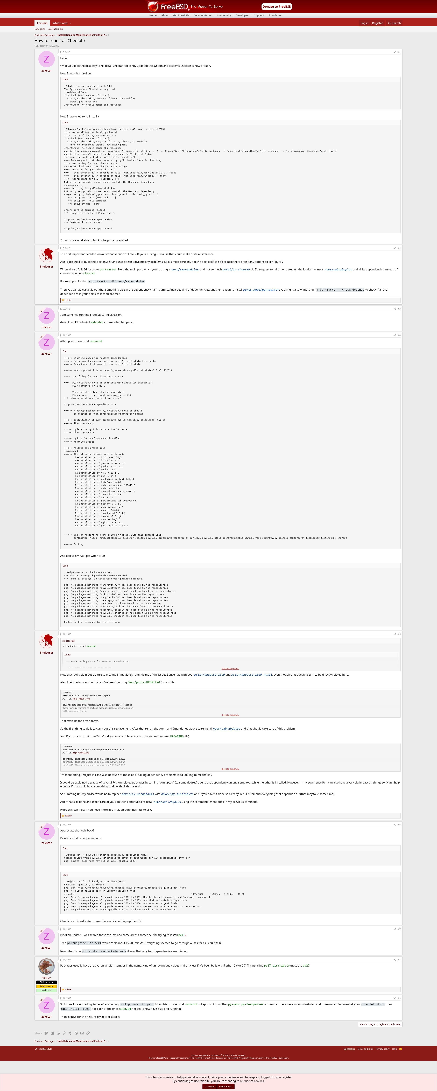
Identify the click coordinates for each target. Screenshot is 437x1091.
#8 (399, 959)
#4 (399, 335)
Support (259, 15)
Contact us (349, 1048)
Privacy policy (383, 1048)
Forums (42, 23)
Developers (243, 15)
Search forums (55, 29)
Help (394, 1048)
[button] (70, 23)
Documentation (202, 15)
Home (153, 15)
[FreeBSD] (184, 12)
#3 (399, 308)
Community (224, 15)
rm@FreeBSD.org (81, 698)
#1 (399, 52)
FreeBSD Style (44, 1048)
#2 (399, 248)
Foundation (275, 15)
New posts (39, 29)
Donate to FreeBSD (277, 6)
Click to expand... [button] (230, 668)
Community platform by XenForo (219, 1055)
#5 (399, 634)
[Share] (394, 52)
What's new (60, 23)
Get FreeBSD (181, 15)
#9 (399, 998)
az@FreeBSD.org (81, 752)
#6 (399, 824)
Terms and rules (365, 1048)
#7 (399, 929)
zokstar (41, 45)
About (165, 15)
